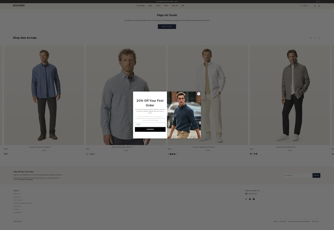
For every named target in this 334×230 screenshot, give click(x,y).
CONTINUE (150, 129)
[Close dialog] (198, 93)
